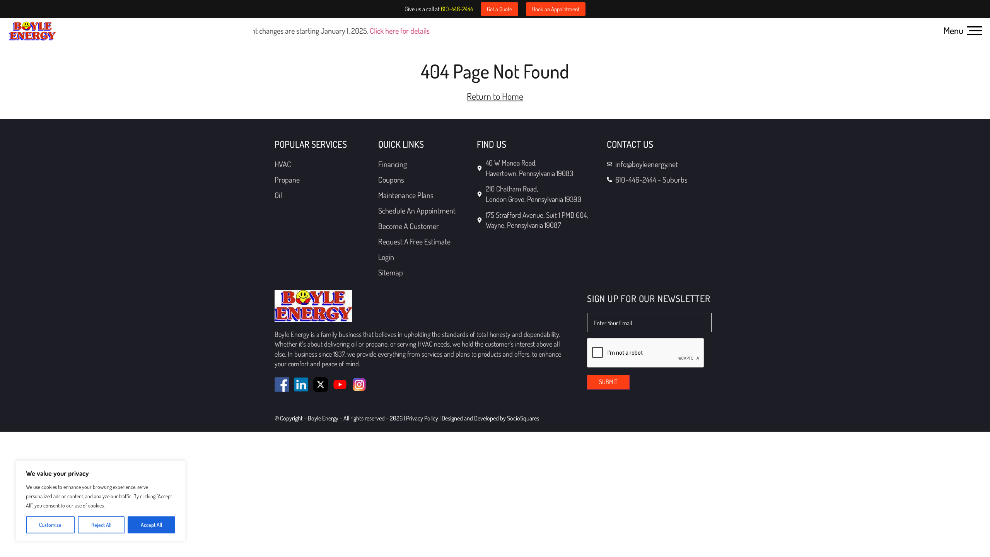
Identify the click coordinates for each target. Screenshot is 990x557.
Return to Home (495, 96)
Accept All (151, 524)
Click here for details (387, 31)
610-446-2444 (457, 9)
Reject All (101, 524)
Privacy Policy (422, 418)
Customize (50, 524)
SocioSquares (523, 418)
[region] (100, 501)
